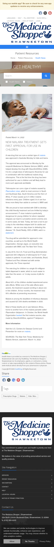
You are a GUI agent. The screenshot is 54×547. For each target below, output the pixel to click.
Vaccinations (7, 483)
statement (10, 233)
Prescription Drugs (10, 396)
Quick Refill (41, 18)
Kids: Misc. (32, 396)
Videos (29, 81)
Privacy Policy (45, 541)
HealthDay (18, 369)
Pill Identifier (29, 18)
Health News (14, 81)
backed (19, 315)
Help (19, 18)
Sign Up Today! (28, 21)
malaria (42, 155)
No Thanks (30, 541)
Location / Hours (13, 21)
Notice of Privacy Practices (13, 498)
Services (5, 475)
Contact (5, 487)
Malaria (22, 396)
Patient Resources (25, 58)
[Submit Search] (46, 76)
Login (38, 21)
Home (13, 58)
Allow (12, 541)
